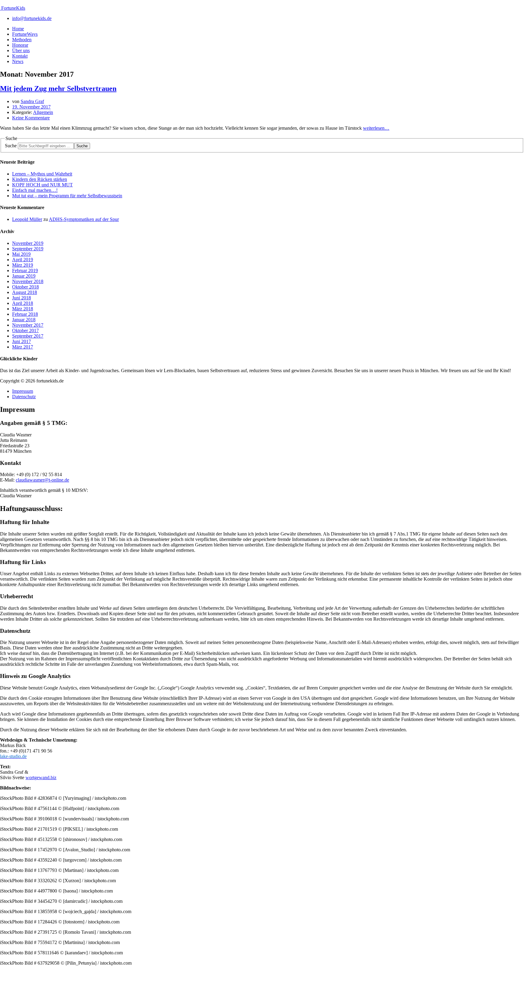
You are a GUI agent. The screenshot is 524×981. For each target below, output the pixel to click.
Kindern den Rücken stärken (39, 179)
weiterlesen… (376, 128)
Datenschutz (24, 396)
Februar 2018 (25, 314)
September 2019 (27, 248)
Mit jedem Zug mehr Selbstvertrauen (58, 88)
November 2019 (27, 243)
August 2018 (24, 292)
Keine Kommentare (31, 117)
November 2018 (27, 281)
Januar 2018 (23, 319)
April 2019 (22, 259)
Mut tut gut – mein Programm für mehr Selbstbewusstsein (67, 195)
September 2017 (27, 336)
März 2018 (22, 308)
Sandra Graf (32, 101)
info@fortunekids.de (32, 18)
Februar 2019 (25, 270)
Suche (11, 145)
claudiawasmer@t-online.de (42, 479)
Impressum (22, 391)
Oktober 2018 (25, 286)
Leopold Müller (27, 219)
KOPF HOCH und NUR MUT (42, 184)
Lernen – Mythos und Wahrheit (42, 173)
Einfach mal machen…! (35, 190)
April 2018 (22, 303)
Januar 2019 (23, 276)
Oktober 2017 (25, 330)
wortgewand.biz (40, 777)
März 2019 (22, 265)
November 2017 (27, 325)
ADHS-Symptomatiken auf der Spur (84, 219)
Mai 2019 (21, 254)
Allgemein (43, 112)
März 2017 (22, 346)
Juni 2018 (21, 297)
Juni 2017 (21, 341)
